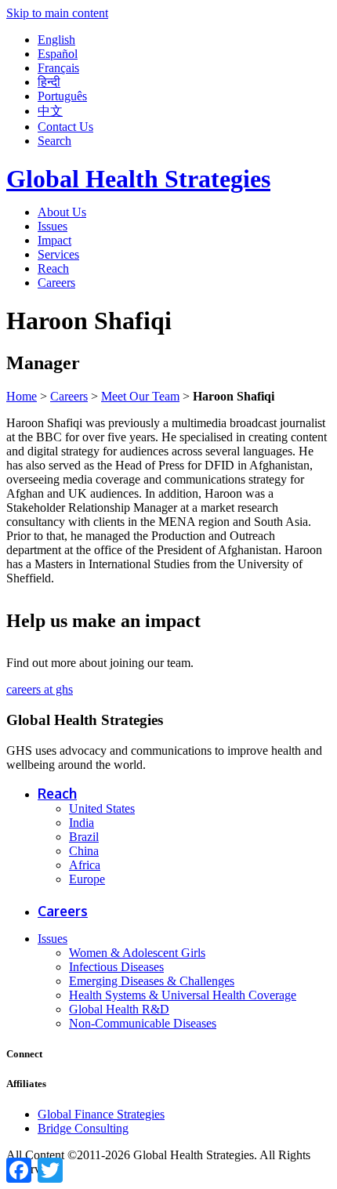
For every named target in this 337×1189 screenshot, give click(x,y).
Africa (84, 865)
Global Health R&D (119, 1009)
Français (58, 67)
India (81, 822)
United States (102, 808)
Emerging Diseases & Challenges (151, 981)
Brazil (84, 836)
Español (58, 53)
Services (58, 254)
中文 (50, 111)
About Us (62, 212)
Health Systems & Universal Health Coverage (182, 995)
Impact (54, 240)
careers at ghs (39, 689)
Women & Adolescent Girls (137, 952)
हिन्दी (49, 82)
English (56, 39)
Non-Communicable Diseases (142, 1023)
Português (62, 96)
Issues (52, 226)
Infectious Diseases (116, 966)
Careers (56, 282)
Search (54, 140)
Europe (87, 879)
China (84, 850)
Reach (53, 268)
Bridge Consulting (83, 1128)
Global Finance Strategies (101, 1114)
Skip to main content (57, 13)
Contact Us (65, 126)
